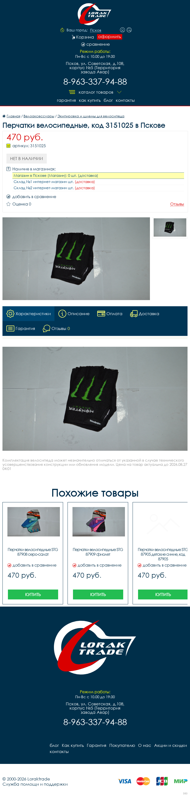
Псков (95, 30)
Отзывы (177, 204)
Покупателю (122, 745)
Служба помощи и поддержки (35, 784)
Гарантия (66, 100)
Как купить (90, 100)
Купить (33, 594)
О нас (144, 745)
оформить (109, 36)
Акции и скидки (170, 745)
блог (108, 100)
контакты (125, 100)
